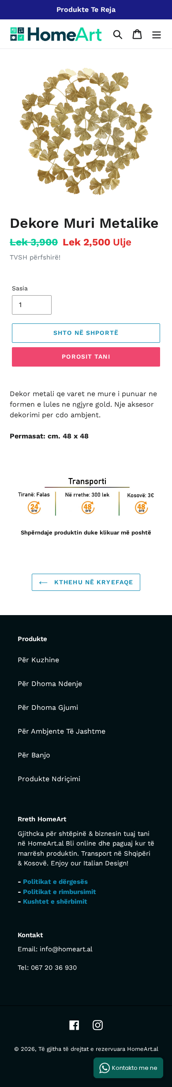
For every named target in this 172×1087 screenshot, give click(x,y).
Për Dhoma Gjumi (48, 707)
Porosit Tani (86, 356)
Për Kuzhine (38, 660)
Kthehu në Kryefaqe (92, 582)
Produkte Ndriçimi (49, 779)
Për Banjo (34, 755)
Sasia (20, 288)
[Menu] (156, 34)
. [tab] (17, 459)
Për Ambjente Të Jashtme (61, 731)
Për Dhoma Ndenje (50, 683)
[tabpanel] (86, 506)
